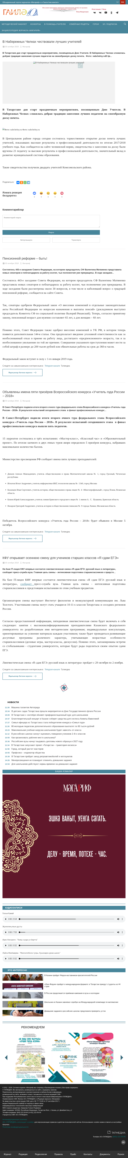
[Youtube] (106, 13)
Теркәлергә (76, 240)
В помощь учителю (55, 24)
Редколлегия (41, 1154)
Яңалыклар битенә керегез (20, 373)
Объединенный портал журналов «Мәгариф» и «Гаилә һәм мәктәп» (30, 2)
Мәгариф (26, 47)
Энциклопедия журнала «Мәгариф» (21, 30)
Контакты (88, 1154)
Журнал (7, 1154)
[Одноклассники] (21, 182)
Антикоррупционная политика (14, 1119)
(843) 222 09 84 (119, 1137)
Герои (96, 24)
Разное (121, 1154)
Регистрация (96, 9)
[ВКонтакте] (18, 182)
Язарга (51, 232)
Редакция (23, 1154)
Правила (58, 1154)
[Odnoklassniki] (111, 13)
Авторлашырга (26, 240)
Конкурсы (35, 24)
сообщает (27, 583)
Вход (104, 9)
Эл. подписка (110, 24)
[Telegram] (117, 13)
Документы (105, 1154)
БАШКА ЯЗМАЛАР (64, 771)
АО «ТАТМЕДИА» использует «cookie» (18, 1122)
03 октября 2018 (12, 47)
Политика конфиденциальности (15, 1127)
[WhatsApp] (25, 182)
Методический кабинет (14, 24)
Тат (117, 2)
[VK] (94, 13)
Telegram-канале (52, 366)
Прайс (73, 1154)
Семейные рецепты (79, 24)
